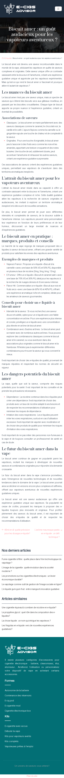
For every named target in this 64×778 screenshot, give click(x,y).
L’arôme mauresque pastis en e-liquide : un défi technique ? (47, 533)
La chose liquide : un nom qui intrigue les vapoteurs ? (26, 620)
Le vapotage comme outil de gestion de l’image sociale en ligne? (32, 584)
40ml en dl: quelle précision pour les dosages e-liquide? (17, 531)
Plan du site (32, 776)
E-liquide (8, 58)
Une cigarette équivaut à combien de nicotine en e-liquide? (29, 607)
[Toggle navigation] (58, 8)
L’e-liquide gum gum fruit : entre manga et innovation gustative (30, 589)
